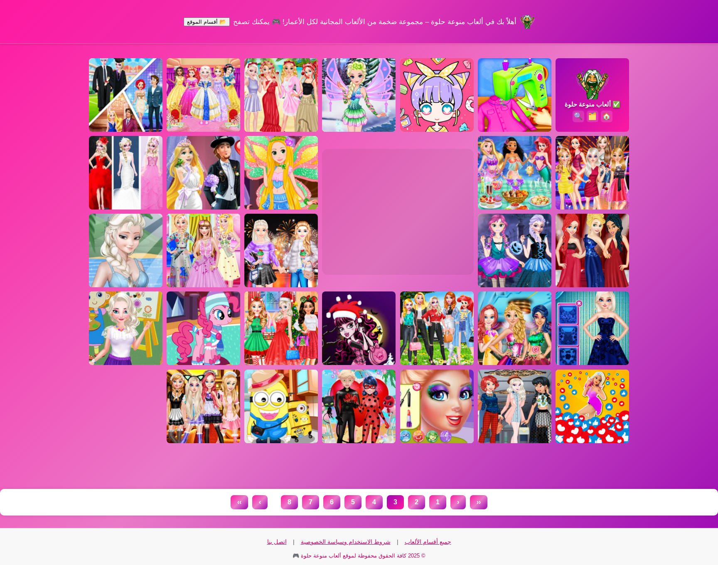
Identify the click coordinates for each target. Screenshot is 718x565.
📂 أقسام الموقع (206, 22)
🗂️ (592, 116)
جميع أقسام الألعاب (428, 541)
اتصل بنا (277, 541)
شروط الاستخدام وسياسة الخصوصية (346, 541)
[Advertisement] (398, 211)
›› (239, 502)
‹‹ (479, 502)
